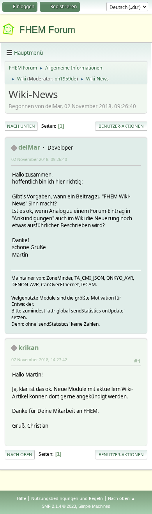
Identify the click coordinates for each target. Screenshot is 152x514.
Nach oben (19, 454)
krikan (28, 347)
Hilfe (21, 498)
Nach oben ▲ (121, 498)
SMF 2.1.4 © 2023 (59, 506)
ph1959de (65, 78)
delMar (29, 147)
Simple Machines (94, 506)
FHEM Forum (47, 29)
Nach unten (21, 126)
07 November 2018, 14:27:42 (39, 359)
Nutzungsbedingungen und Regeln (67, 498)
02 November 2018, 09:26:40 (39, 159)
